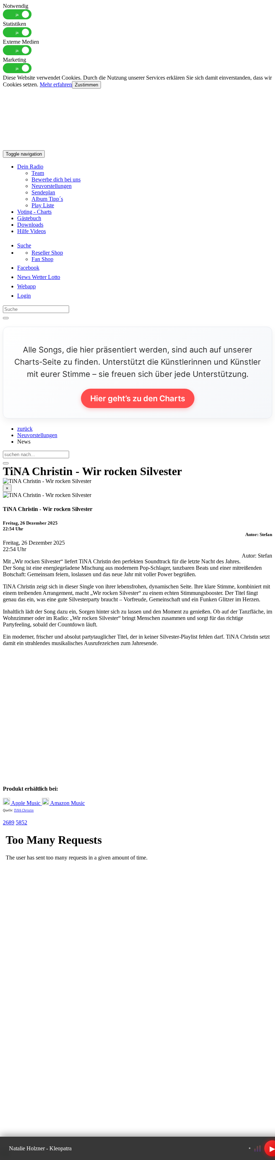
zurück (25, 429)
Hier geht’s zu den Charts (137, 398)
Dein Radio (30, 167)
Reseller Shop (47, 253)
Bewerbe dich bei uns (56, 179)
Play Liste (43, 205)
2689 (8, 822)
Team (38, 173)
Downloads (30, 225)
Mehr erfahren (56, 84)
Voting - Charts (34, 212)
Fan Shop (42, 259)
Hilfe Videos (31, 231)
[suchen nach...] (6, 463)
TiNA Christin (24, 810)
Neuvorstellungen (52, 186)
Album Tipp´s (47, 199)
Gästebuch (29, 218)
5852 (21, 822)
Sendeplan (43, 192)
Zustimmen (86, 84)
